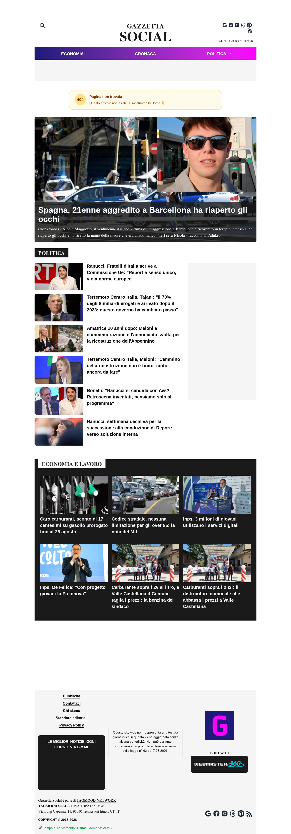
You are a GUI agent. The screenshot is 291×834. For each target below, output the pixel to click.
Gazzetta (146, 32)
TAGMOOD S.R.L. (53, 805)
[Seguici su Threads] (243, 25)
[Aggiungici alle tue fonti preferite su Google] (225, 25)
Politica (216, 53)
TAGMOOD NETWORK (96, 800)
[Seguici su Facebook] (231, 25)
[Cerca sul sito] (42, 26)
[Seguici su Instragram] (237, 25)
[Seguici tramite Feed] (250, 30)
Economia (72, 53)
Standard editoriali (71, 718)
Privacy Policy (71, 725)
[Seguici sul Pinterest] (249, 25)
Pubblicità (71, 696)
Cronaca (145, 53)
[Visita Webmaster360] (219, 764)
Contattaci (71, 703)
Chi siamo (71, 711)
